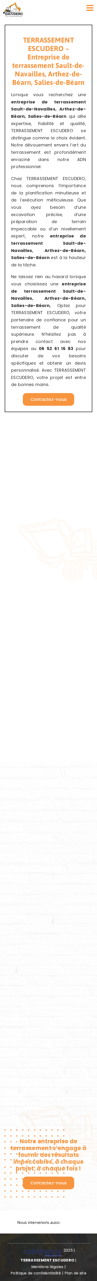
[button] (48, 1223)
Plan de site (75, 1273)
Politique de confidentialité (36, 1273)
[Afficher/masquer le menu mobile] (90, 8)
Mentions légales (47, 1266)
